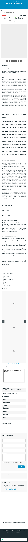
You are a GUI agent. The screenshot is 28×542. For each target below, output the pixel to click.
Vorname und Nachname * (8, 438)
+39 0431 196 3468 (14, 2)
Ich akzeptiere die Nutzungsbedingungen (13, 462)
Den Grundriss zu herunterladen (14, 363)
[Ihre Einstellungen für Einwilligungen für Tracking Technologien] (14, 539)
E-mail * (4, 443)
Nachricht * (4, 453)
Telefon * (4, 448)
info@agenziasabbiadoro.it (14, 3)
